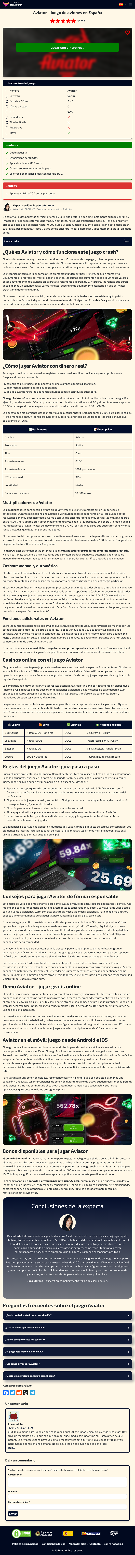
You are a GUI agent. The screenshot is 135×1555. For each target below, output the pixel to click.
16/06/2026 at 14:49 (20, 1427)
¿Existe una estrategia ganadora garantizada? (30, 1375)
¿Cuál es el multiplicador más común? (25, 1327)
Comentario (15, 1474)
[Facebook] (60, 1289)
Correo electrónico (19, 1501)
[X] (67, 1289)
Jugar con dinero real (67, 47)
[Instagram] (75, 1289)
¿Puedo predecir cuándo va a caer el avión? (28, 1315)
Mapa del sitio (77, 1543)
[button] (122, 5)
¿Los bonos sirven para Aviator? (22, 1363)
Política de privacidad (25, 1543)
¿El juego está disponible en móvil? (24, 1351)
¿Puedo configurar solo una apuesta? (25, 1339)
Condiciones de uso (53, 1543)
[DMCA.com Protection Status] (21, 1534)
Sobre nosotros (113, 1543)
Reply (11, 1447)
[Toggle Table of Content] (125, 241)
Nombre (13, 1491)
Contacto (95, 1543)
